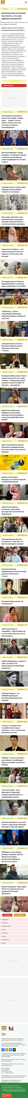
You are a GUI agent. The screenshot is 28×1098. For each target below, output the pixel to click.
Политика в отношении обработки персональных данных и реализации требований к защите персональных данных (13, 1086)
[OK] (6, 1049)
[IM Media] (11, 1028)
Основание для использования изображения (12, 1095)
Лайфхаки (5, 919)
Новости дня (8, 441)
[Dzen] (14, 1049)
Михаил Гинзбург (17, 39)
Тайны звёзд (3, 2)
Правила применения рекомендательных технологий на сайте (11, 1089)
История (4, 933)
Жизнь (6, 9)
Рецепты (5, 923)
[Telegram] (10, 1049)
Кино (3, 929)
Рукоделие (5, 940)
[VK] (2, 1049)
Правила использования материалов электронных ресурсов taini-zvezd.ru (10, 1093)
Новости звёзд (8, 112)
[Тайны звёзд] (2, 9)
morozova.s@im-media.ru (14, 1081)
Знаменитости (6, 926)
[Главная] (4, 1028)
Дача (3, 943)
